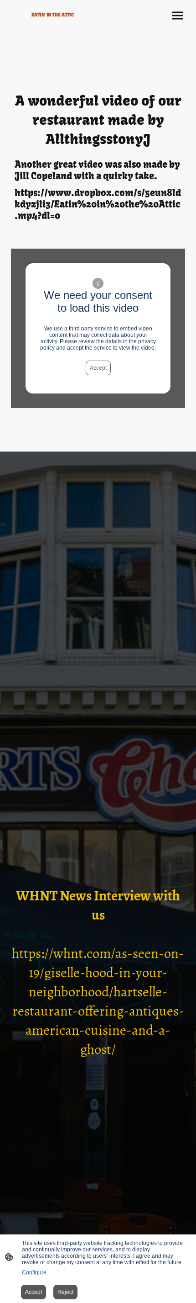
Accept (98, 368)
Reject (65, 1292)
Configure (34, 1272)
